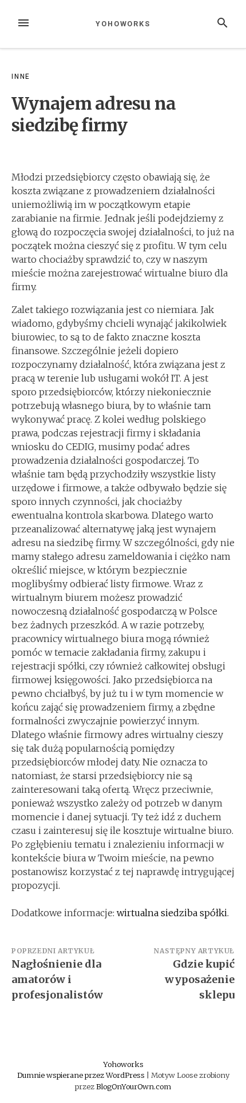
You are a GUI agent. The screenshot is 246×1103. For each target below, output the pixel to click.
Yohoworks (123, 23)
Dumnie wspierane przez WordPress (81, 1075)
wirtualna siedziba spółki (172, 913)
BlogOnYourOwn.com (133, 1086)
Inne (20, 77)
